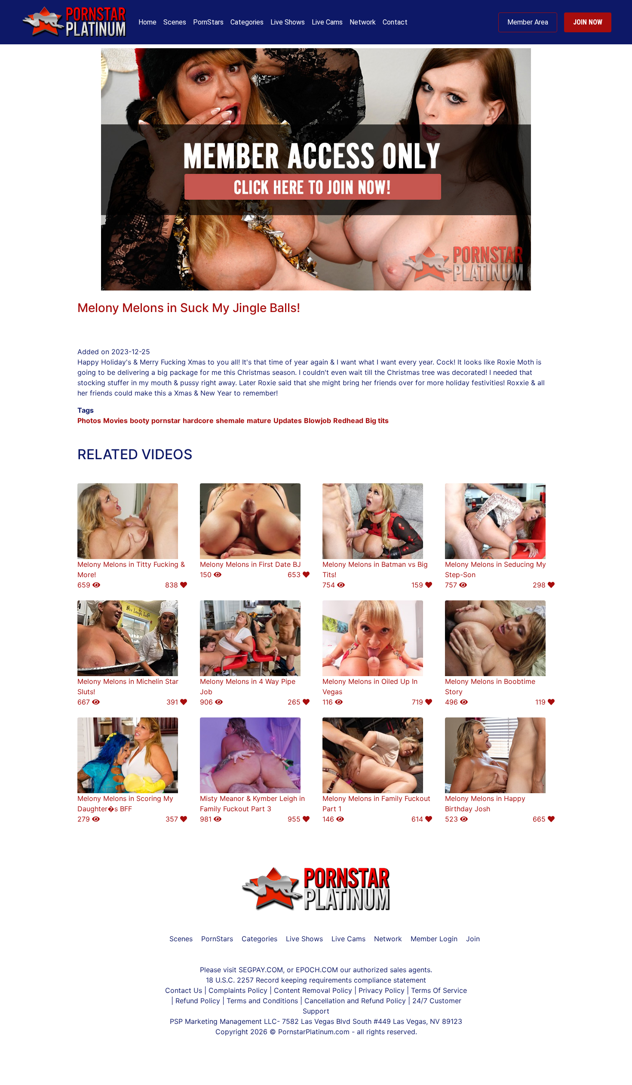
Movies (115, 420)
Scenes (174, 22)
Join (473, 938)
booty (139, 420)
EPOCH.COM (317, 969)
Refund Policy (197, 1000)
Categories (247, 22)
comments (111, 295)
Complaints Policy (238, 990)
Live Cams (327, 22)
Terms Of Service (439, 990)
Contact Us (184, 990)
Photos (89, 420)
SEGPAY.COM (261, 969)
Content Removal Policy (313, 990)
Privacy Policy (382, 990)
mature (259, 420)
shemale (230, 420)
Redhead (348, 420)
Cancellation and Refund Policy (356, 1000)
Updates (287, 420)
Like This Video (218, 295)
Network (363, 22)
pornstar (166, 420)
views (165, 295)
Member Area (527, 22)
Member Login (434, 938)
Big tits (377, 420)
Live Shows (287, 22)
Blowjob (317, 420)
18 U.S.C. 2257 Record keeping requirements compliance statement (316, 980)
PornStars (208, 22)
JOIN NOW (587, 22)
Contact (395, 22)
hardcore (198, 420)
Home (147, 22)
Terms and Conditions (263, 1000)
